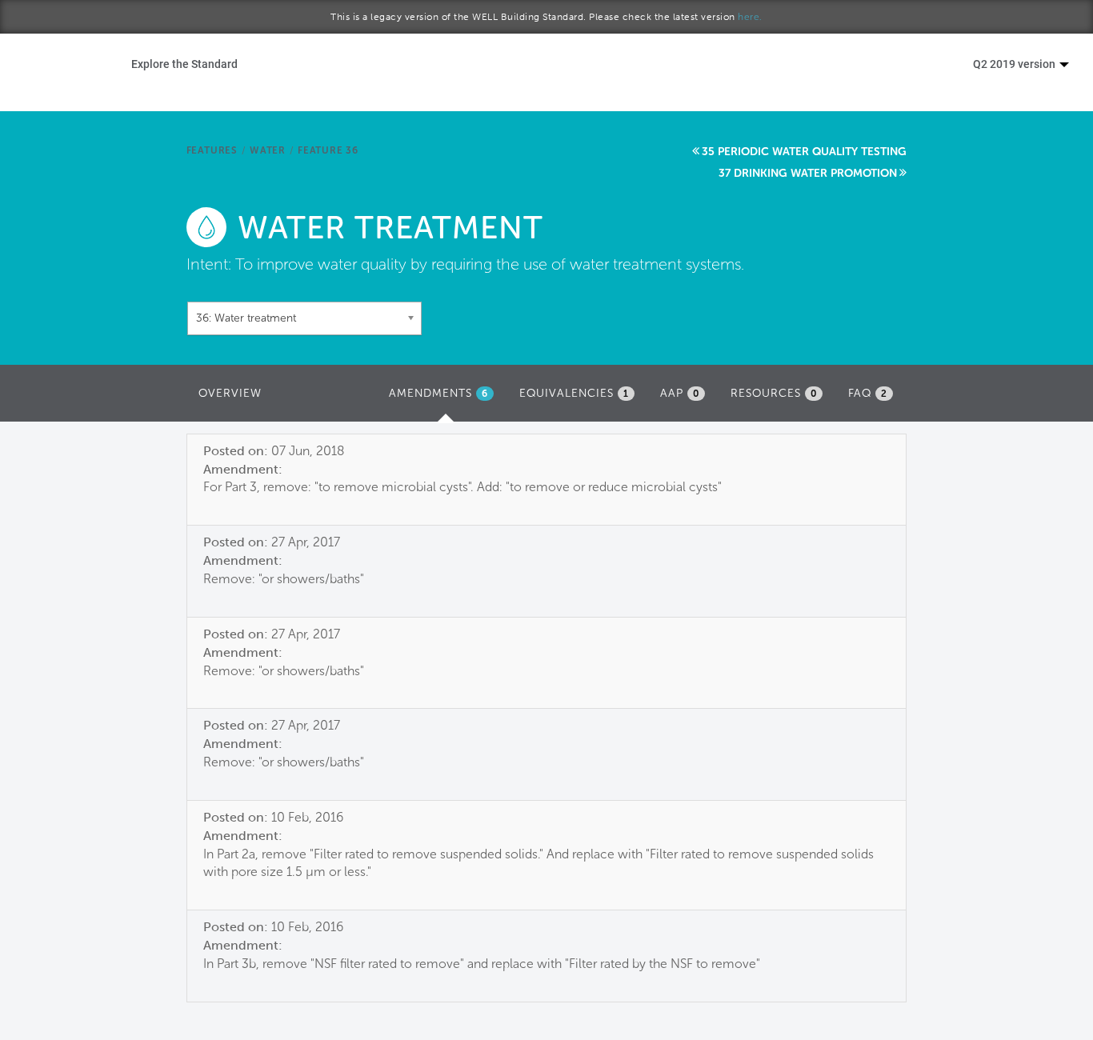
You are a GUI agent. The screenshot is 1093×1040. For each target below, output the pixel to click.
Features (212, 150)
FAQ (867, 393)
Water (268, 150)
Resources (774, 393)
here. (750, 16)
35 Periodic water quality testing (804, 151)
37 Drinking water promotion (808, 173)
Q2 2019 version (1015, 63)
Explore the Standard (184, 63)
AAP (679, 393)
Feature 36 (328, 150)
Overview (230, 393)
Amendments (445, 398)
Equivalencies (574, 393)
